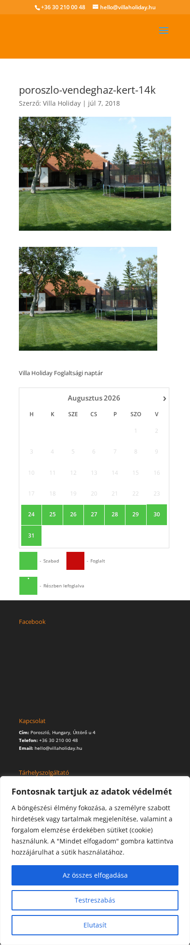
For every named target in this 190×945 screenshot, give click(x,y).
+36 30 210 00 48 (63, 7)
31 (31, 535)
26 (73, 514)
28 (115, 514)
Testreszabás (95, 900)
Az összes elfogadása (95, 875)
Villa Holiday (62, 103)
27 (94, 514)
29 (135, 514)
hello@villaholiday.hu (58, 748)
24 (31, 514)
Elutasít (95, 925)
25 (52, 514)
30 (157, 514)
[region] (95, 860)
